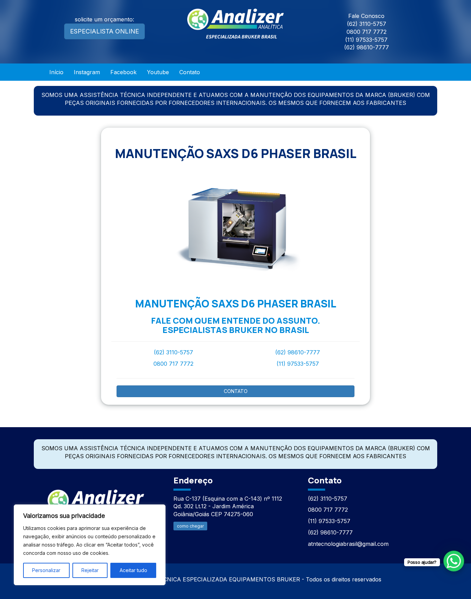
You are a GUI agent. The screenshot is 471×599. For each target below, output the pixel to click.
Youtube (158, 72)
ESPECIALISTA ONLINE (104, 31)
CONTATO (236, 391)
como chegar (190, 526)
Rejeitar (90, 570)
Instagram (87, 72)
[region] (90, 544)
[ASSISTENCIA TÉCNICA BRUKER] (96, 501)
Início (56, 72)
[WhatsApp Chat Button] (453, 561)
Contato (189, 72)
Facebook (123, 72)
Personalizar (46, 570)
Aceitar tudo (133, 570)
